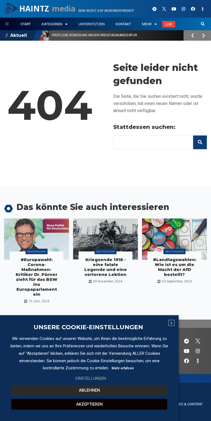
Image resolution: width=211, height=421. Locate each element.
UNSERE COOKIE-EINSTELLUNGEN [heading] (88, 327)
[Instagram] (183, 9)
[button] (203, 24)
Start (26, 24)
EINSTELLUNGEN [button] (91, 378)
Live (168, 24)
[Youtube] (174, 9)
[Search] (200, 142)
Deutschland (36, 251)
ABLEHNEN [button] (89, 390)
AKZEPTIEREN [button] (89, 404)
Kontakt (123, 24)
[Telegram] (155, 9)
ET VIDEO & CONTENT (186, 404)
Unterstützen (92, 24)
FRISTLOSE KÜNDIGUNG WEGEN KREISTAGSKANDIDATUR (94, 35)
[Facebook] (193, 9)
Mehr (147, 24)
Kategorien (52, 24)
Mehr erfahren (123, 368)
